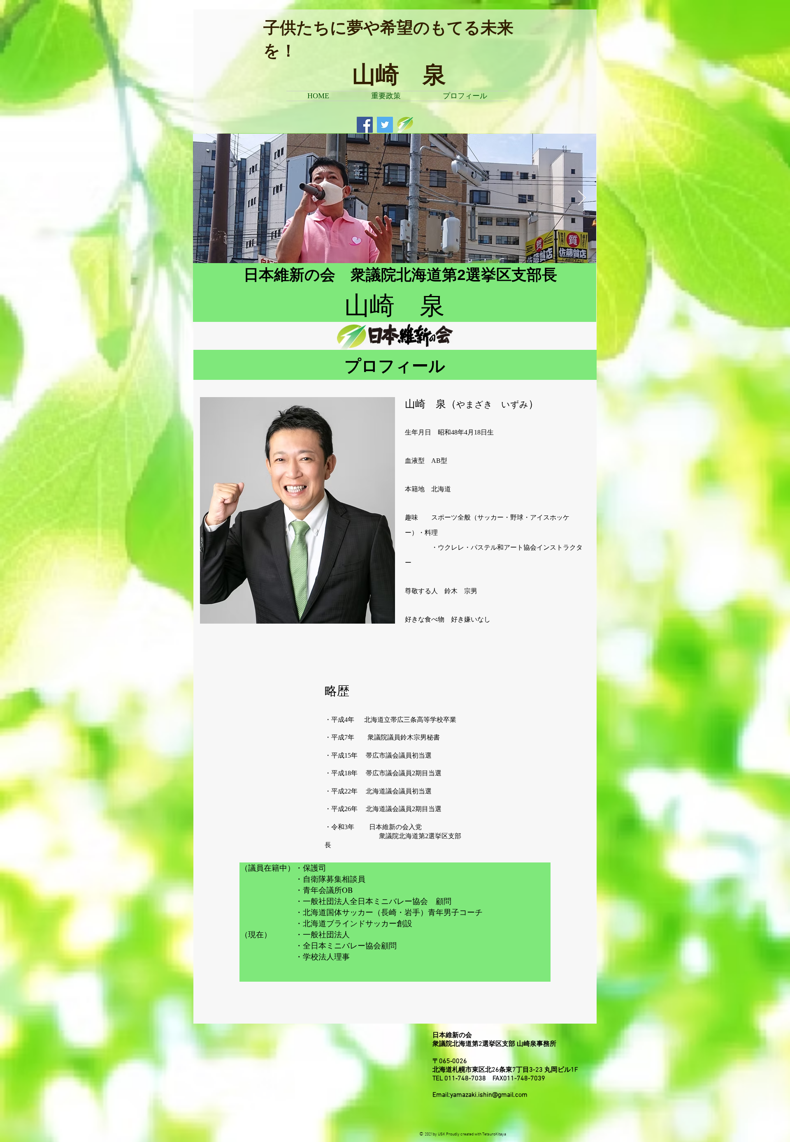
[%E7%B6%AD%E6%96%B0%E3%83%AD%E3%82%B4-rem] (405, 125)
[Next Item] (582, 198)
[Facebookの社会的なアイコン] (365, 125)
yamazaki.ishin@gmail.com (488, 1095)
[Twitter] (385, 125)
